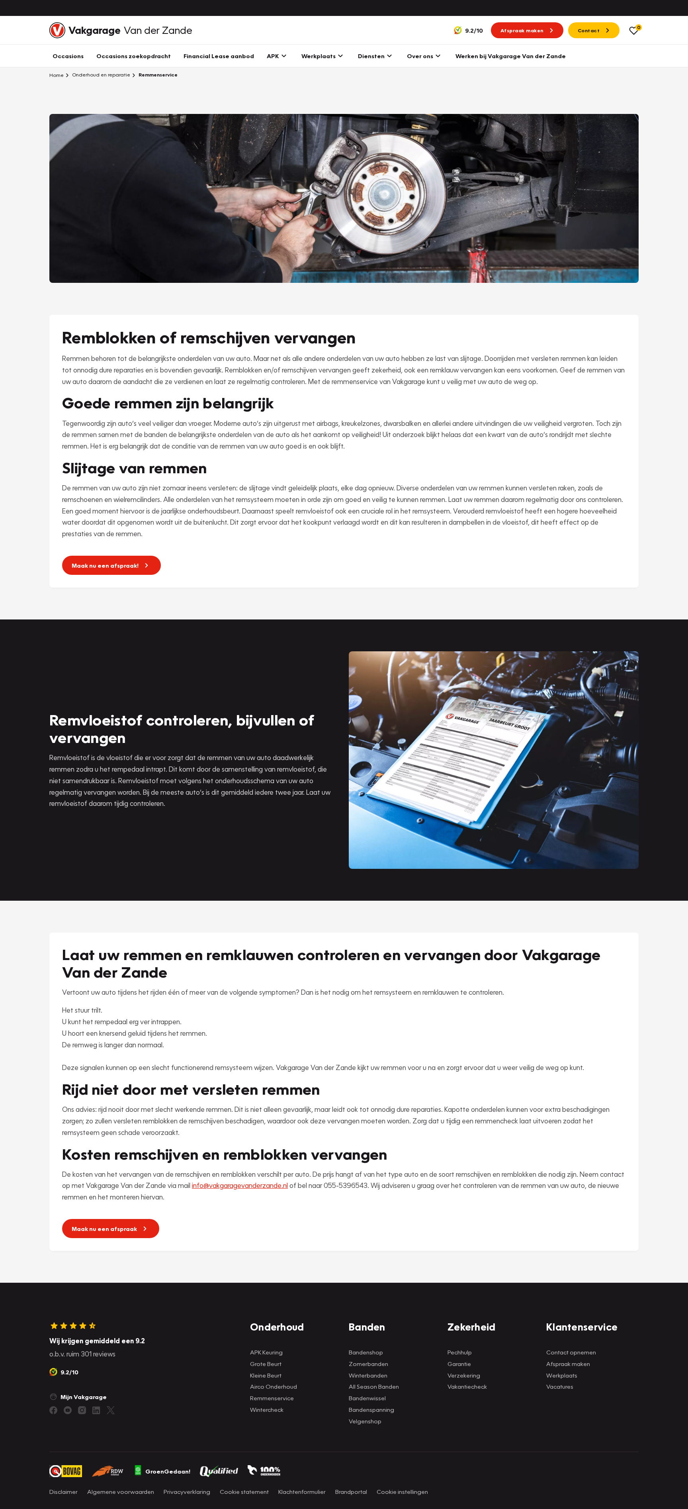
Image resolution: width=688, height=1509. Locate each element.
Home (56, 75)
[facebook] (53, 1410)
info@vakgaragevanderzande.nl (240, 1185)
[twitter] (111, 1410)
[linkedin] (96, 1410)
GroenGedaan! (167, 1471)
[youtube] (68, 1410)
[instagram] (82, 1410)
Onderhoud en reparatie (100, 74)
